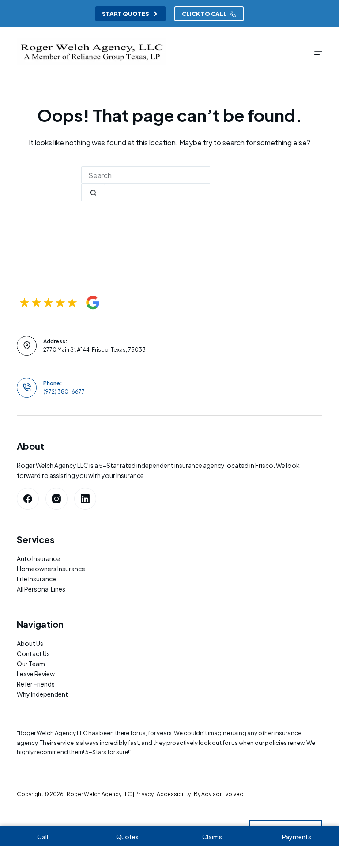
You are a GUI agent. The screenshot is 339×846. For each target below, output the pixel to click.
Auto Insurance (38, 558)
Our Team (31, 664)
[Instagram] (56, 499)
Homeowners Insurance (51, 569)
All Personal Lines (41, 589)
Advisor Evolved (222, 794)
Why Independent (42, 694)
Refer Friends (36, 684)
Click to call (204, 13)
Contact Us (33, 653)
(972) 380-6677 (64, 391)
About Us (30, 643)
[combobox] (145, 175)
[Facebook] (28, 499)
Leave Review (36, 674)
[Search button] (93, 192)
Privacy (144, 794)
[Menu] (318, 52)
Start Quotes (125, 13)
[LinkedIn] (85, 499)
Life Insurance (36, 579)
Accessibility (174, 794)
